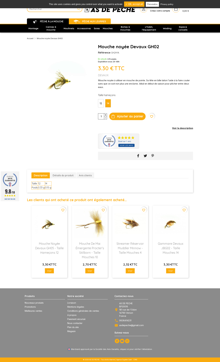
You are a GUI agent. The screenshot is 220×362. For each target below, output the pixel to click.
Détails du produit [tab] (63, 175)
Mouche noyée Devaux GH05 (49, 248)
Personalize (152, 4)
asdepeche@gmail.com (131, 325)
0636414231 (125, 320)
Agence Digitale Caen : (124, 360)
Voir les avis (126, 145)
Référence (104, 52)
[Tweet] (145, 155)
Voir (49, 270)
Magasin (71, 331)
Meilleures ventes (33, 311)
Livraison (71, 302)
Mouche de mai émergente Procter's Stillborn (90, 250)
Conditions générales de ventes (83, 311)
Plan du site (73, 327)
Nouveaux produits (34, 302)
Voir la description (182, 128)
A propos (71, 315)
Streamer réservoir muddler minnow (130, 248)
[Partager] (138, 155)
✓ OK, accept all (134, 4)
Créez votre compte (160, 11)
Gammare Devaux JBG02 (170, 248)
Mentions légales (75, 307)
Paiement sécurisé (76, 319)
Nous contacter (74, 323)
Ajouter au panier (130, 116)
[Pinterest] (152, 155)
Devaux (103, 75)
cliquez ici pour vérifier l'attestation (136, 349)
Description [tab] (40, 175)
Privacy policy (166, 4)
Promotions (30, 307)
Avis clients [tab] (85, 175)
